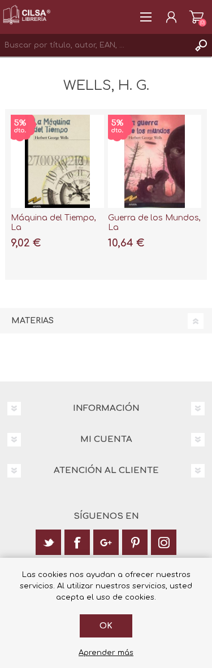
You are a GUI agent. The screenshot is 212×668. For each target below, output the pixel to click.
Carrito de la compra (196, 17)
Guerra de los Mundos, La (154, 223)
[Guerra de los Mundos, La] (154, 161)
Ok (106, 626)
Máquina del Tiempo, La (53, 223)
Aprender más (106, 653)
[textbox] (94, 45)
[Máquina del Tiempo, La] (57, 161)
